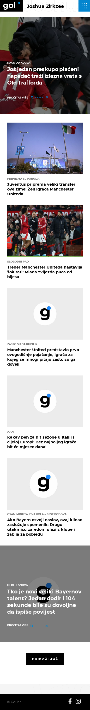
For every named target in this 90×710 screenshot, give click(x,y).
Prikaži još (45, 659)
